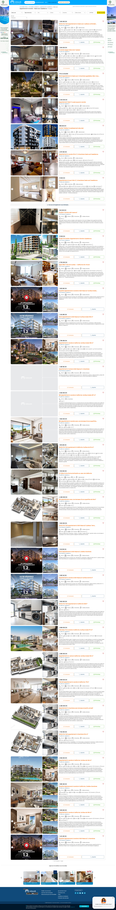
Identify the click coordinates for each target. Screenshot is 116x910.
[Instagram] (85, 893)
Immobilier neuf (40, 2)
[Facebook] (75, 893)
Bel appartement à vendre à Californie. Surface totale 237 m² (77, 395)
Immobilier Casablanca (34, 6)
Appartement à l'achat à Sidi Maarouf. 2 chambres (74, 369)
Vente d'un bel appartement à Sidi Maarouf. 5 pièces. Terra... (77, 525)
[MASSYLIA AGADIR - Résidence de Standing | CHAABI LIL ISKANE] (38, 872)
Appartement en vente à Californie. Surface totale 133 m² (76, 656)
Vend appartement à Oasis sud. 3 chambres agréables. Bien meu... (79, 76)
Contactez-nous (61, 892)
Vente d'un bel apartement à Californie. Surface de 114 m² (76, 447)
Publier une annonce (64, 2)
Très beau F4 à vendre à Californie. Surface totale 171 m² (76, 630)
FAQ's (59, 894)
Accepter (84, 906)
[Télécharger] (32, 891)
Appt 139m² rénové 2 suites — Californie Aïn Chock (74, 264)
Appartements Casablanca (46, 6)
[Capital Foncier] (89, 872)
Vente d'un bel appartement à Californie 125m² (73, 603)
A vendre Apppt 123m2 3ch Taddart (69, 50)
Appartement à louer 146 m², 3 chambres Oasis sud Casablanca (78, 180)
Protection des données (63, 898)
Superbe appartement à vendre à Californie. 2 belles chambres (78, 786)
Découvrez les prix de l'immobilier (48, 894)
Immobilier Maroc (24, 6)
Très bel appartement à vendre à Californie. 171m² (74, 682)
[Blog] (80, 893)
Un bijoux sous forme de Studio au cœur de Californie (75, 473)
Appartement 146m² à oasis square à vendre (72, 102)
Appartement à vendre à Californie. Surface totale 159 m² (76, 343)
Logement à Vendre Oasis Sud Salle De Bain (79, 6)
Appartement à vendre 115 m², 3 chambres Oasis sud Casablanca (78, 154)
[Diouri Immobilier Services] (55, 872)
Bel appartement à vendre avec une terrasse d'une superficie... (78, 421)
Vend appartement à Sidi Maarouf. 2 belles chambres (75, 551)
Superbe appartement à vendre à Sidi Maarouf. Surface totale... (78, 290)
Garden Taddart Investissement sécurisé (71, 128)
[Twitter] (78, 893)
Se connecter (52, 2)
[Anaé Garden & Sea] (73, 872)
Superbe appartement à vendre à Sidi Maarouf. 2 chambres (77, 838)
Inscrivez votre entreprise (47, 892)
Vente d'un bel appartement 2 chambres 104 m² (73, 734)
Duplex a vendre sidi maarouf (68, 212)
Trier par (12, 15)
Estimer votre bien (29, 2)
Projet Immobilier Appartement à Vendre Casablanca (75, 238)
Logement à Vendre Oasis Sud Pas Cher (90, 6)
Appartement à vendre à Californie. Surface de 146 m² (75, 760)
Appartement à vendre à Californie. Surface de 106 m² (75, 812)
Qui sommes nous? (62, 890)
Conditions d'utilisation (63, 896)
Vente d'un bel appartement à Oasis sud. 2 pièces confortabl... (78, 24)
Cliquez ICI (73, 906)
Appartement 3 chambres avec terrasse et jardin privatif (76, 708)
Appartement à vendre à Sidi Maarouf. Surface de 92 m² (76, 577)
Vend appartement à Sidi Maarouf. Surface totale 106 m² (76, 317)
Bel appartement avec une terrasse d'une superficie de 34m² (77, 499)
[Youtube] (82, 893)
